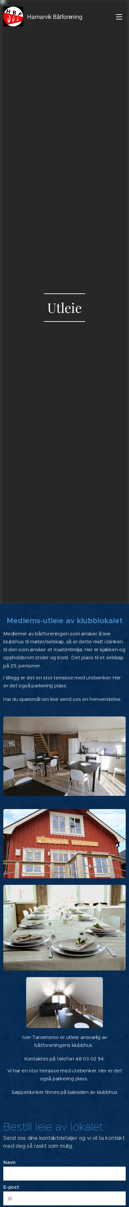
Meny (119, 16)
